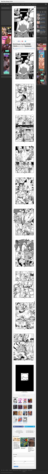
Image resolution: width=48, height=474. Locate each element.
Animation (12, 4)
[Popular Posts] (40, 12)
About (4, 4)
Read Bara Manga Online (7, 1)
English (41, 25)
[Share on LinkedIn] (24, 41)
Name (14, 461)
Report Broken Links (28, 4)
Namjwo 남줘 (43, 17)
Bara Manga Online (17, 48)
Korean (41, 17)
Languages (7, 4)
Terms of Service (34, 4)
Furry (26, 48)
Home (2, 4)
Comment (15, 456)
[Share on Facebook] (18, 41)
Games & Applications (17, 4)
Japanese (44, 30)
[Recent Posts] (38, 12)
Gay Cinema (22, 4)
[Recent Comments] (42, 12)
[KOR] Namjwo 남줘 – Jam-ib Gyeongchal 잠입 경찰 (42, 19)
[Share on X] (15, 41)
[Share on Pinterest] (21, 41)
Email (25, 461)
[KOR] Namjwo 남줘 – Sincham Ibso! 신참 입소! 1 (42, 23)
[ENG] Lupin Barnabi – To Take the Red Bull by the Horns (42, 27)
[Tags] (45, 12)
